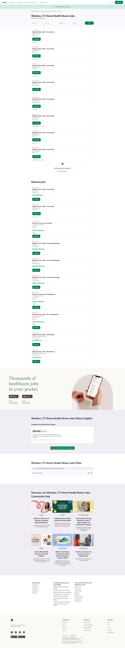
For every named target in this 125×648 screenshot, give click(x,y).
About (108, 622)
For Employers (26, 2)
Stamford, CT (35, 588)
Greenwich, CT (35, 586)
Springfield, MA (78, 590)
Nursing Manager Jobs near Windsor (61, 594)
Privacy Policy (67, 639)
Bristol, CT (77, 592)
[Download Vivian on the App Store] (13, 396)
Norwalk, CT (35, 584)
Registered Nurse (35, 11)
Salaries (64, 625)
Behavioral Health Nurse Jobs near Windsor (61, 587)
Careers (109, 627)
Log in (112, 2)
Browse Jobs (12, 2)
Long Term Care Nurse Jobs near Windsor (60, 599)
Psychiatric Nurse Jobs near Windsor (61, 590)
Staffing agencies (88, 627)
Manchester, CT (78, 600)
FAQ (108, 625)
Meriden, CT (35, 592)
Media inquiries (110, 632)
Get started (67, 6)
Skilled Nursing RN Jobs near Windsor (61, 601)
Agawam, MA (78, 588)
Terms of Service (74, 639)
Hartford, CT (77, 594)
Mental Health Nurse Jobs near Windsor (62, 592)
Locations (19, 2)
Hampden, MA (78, 598)
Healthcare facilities (88, 625)
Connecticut (54, 11)
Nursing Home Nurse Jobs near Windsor (60, 604)
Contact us (109, 630)
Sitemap (64, 630)
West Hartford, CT (79, 596)
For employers (87, 622)
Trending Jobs (42, 2)
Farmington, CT (78, 586)
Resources (33, 2)
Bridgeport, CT (35, 590)
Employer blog (87, 630)
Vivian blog (64, 627)
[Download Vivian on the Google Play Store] (27, 396)
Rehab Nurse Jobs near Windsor (60, 596)
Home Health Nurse (45, 11)
